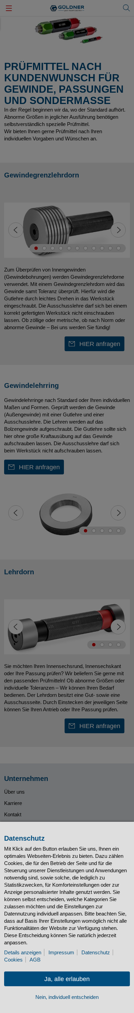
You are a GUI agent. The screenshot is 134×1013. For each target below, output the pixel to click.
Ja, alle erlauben (67, 979)
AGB (35, 960)
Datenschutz (95, 952)
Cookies (13, 960)
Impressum (61, 952)
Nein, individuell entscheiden (67, 997)
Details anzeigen (22, 952)
